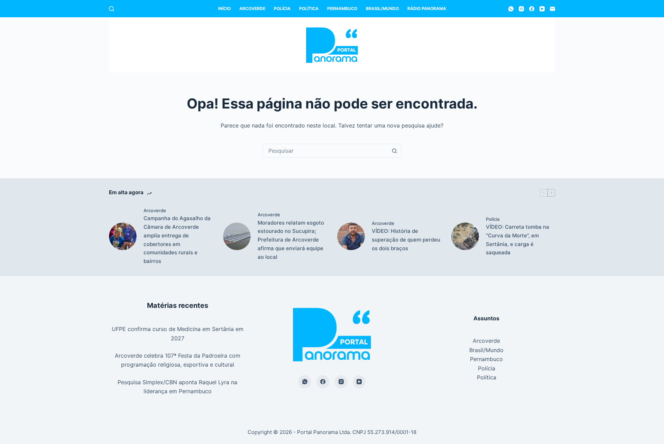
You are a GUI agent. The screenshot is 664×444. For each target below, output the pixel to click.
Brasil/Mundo (382, 8)
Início (224, 8)
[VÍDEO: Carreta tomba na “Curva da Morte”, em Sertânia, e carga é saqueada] (465, 236)
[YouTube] (542, 8)
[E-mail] (552, 8)
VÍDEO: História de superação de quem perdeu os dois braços (406, 240)
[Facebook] (531, 8)
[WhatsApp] (511, 8)
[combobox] (325, 151)
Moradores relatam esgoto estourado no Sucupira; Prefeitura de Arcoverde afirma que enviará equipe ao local (291, 239)
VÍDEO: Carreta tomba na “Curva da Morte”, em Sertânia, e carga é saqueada (517, 240)
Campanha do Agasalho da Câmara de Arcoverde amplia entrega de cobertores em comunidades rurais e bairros (177, 239)
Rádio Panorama (426, 8)
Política (309, 8)
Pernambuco (342, 8)
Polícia (282, 8)
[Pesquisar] (111, 8)
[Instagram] (521, 8)
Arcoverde (252, 8)
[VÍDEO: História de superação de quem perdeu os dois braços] (351, 236)
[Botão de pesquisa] (394, 150)
